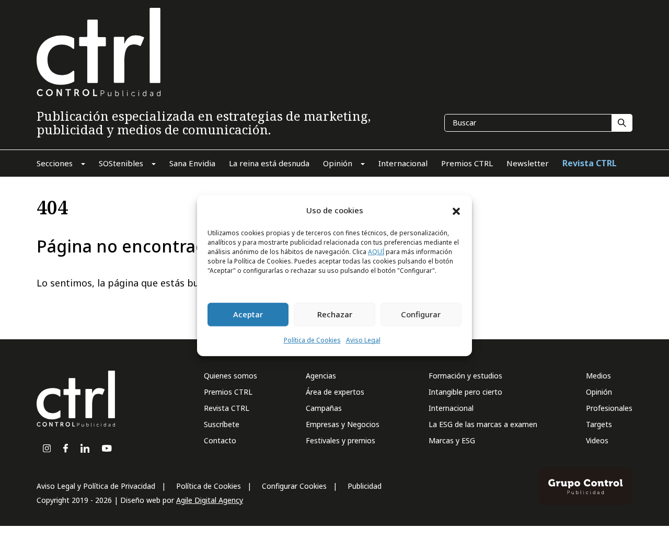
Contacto (220, 440)
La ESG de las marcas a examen (483, 424)
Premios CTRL (228, 392)
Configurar (421, 314)
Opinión (599, 392)
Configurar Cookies (294, 486)
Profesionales (609, 408)
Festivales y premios (340, 440)
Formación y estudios (465, 376)
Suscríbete (221, 424)
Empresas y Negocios (342, 424)
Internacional (451, 408)
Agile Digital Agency (209, 500)
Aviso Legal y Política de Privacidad (96, 486)
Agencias (321, 376)
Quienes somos (230, 376)
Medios (598, 376)
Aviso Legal (363, 340)
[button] (456, 210)
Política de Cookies (312, 340)
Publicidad (365, 486)
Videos (597, 440)
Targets (599, 424)
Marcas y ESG (452, 440)
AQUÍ (376, 251)
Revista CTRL (226, 408)
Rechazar (334, 314)
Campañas (324, 408)
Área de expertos (335, 392)
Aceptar (248, 314)
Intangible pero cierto (465, 392)
